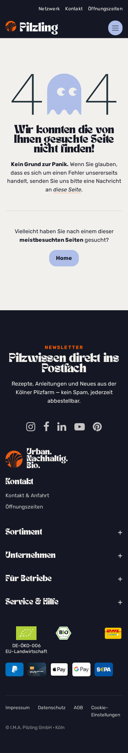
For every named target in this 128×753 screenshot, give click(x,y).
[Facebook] (46, 427)
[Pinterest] (97, 427)
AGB (78, 707)
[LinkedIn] (61, 427)
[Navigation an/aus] (115, 28)
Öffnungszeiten (105, 8)
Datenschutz (52, 707)
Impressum (17, 707)
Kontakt (74, 8)
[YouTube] (79, 427)
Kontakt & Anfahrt (27, 495)
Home (64, 258)
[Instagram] (30, 427)
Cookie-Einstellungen (105, 711)
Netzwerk (49, 8)
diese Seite (67, 189)
